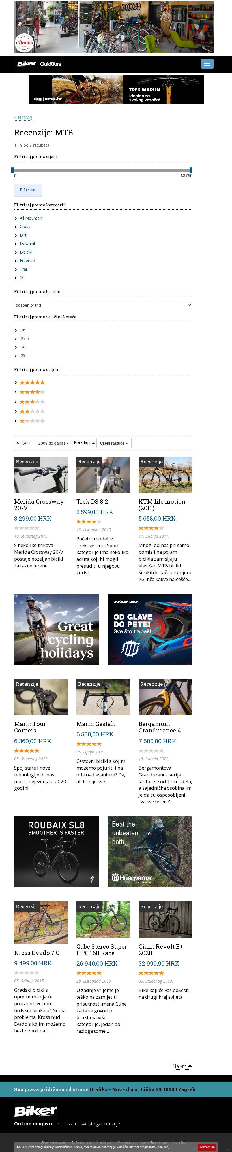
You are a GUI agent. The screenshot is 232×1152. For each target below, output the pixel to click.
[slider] (12, 170)
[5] (32, 382)
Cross (25, 226)
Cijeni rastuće (113, 443)
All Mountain (31, 218)
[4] (32, 392)
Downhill (28, 243)
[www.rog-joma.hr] (116, 88)
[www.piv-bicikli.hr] (150, 851)
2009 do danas (52, 443)
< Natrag (23, 117)
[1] (32, 421)
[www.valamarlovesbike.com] (56, 629)
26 (23, 330)
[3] (32, 401)
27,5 (25, 338)
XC (22, 277)
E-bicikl (26, 252)
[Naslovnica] (39, 63)
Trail (24, 269)
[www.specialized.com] (56, 851)
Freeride (27, 260)
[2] (32, 411)
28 (23, 347)
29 (23, 355)
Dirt (23, 235)
